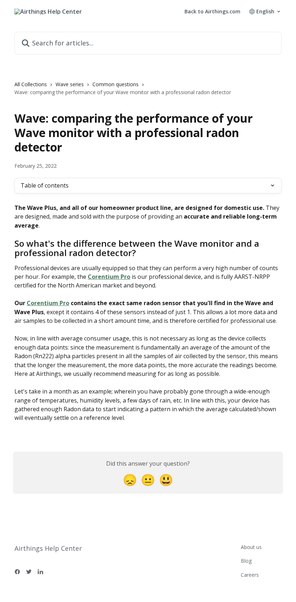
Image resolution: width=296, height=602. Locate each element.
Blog (246, 560)
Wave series (70, 84)
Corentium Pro (109, 277)
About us (251, 547)
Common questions (115, 84)
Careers (250, 574)
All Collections (30, 84)
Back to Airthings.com (212, 11)
